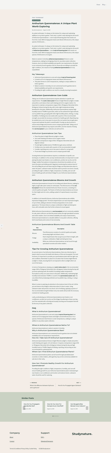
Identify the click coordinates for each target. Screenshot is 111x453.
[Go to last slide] (24, 408)
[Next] (87, 408)
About (11, 437)
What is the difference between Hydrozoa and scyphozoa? (42, 385)
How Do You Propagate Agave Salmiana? (69, 384)
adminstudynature (37, 30)
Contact (12, 441)
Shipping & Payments (47, 441)
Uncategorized (36, 20)
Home (98, 4)
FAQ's (42, 437)
